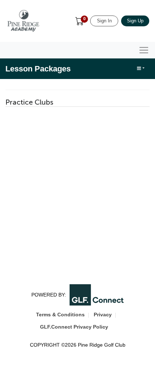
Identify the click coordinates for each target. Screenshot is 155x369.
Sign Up (135, 20)
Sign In (104, 20)
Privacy (103, 314)
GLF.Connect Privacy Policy (74, 327)
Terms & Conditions (60, 314)
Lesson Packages (38, 68)
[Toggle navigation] (143, 50)
